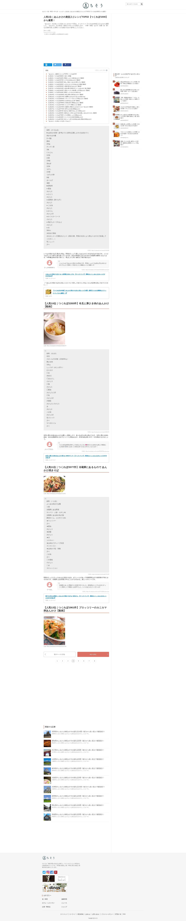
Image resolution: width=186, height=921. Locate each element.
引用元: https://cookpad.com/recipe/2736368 (98, 250)
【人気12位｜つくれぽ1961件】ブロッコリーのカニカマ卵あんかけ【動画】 (68, 98)
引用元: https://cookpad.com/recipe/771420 (98, 574)
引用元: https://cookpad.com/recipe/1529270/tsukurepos (95, 451)
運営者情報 (80, 914)
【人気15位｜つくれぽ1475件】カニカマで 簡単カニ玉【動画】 (65, 105)
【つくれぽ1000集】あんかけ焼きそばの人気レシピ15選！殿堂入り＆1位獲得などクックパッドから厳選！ (79, 292)
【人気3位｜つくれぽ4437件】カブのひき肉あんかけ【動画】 (64, 80)
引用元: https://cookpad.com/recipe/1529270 (98, 432)
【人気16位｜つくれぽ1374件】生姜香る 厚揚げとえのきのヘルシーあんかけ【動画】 (70, 107)
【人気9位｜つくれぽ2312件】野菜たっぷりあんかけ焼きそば (64, 92)
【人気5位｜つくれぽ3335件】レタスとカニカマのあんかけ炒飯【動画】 (67, 84)
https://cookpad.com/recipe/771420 (56, 493)
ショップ (64, 907)
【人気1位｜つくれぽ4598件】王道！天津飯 (59, 76)
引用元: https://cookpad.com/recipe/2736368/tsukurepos (95, 269)
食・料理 (50, 11)
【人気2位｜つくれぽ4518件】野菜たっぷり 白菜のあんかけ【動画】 (66, 78)
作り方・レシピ (58, 11)
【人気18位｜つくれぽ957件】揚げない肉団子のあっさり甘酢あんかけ (66, 111)
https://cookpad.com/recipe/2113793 (56, 646)
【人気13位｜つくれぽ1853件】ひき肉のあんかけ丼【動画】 (64, 100)
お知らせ (87, 914)
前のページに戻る (59, 654)
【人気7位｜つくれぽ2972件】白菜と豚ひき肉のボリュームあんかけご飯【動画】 (69, 88)
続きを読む (93, 654)
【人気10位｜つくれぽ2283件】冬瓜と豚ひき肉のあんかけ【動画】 (66, 94)
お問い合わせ (95, 914)
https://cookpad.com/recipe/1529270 (56, 345)
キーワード (72, 914)
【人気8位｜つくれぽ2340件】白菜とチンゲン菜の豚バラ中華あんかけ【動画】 (69, 90)
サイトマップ (64, 914)
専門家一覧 (118, 914)
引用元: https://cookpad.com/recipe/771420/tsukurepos (95, 591)
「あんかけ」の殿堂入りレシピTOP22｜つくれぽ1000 (62, 74)
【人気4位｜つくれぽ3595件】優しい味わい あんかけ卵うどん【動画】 (67, 82)
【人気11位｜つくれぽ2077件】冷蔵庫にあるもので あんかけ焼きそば (66, 96)
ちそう (44, 11)
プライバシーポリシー (107, 914)
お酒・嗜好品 (46, 907)
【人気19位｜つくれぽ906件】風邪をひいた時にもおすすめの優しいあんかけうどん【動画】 (72, 113)
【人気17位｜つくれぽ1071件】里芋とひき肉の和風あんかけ (64, 109)
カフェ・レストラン (48, 903)
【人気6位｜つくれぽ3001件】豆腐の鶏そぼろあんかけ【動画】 (65, 86)
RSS (124, 914)
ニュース (64, 903)
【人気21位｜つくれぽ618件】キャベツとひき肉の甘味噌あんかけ (65, 117)
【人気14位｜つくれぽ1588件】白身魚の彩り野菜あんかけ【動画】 (66, 102)
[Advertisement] (76, 48)
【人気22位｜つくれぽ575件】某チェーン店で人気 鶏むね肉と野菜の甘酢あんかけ (70, 119)
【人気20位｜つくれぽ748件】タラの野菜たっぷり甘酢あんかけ (65, 115)
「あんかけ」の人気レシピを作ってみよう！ (59, 121)
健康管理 (64, 899)
